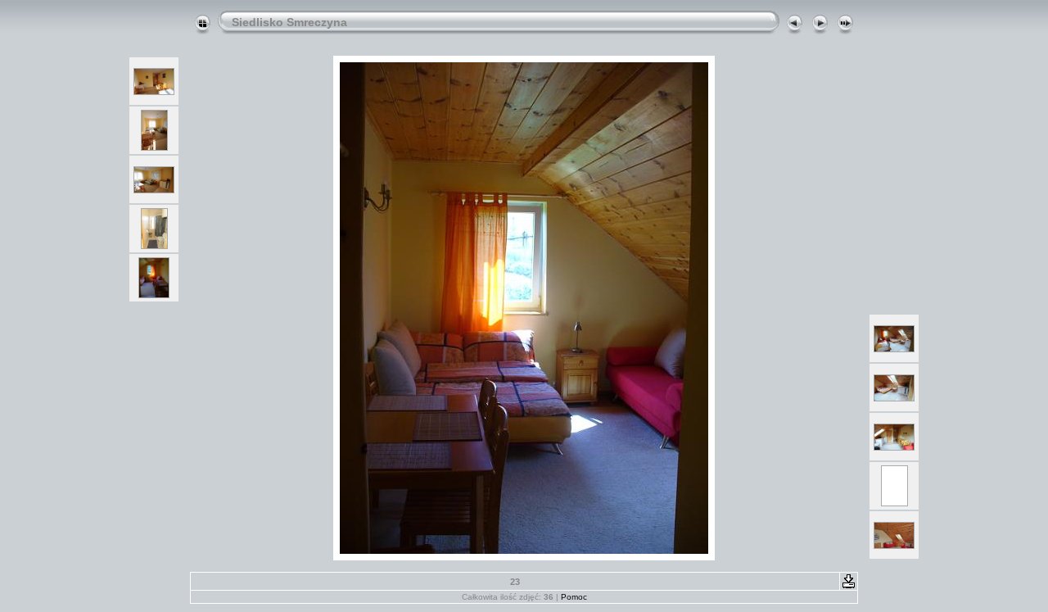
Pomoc (574, 596)
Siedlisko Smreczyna (289, 22)
